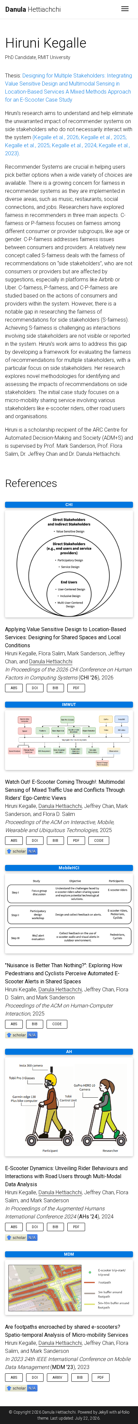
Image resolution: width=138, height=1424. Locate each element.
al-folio (123, 1412)
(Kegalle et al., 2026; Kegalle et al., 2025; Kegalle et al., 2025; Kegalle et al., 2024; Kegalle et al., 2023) (67, 145)
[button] (21, 850)
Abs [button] (14, 688)
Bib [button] (55, 688)
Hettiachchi (33, 9)
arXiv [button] (57, 1377)
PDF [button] (76, 688)
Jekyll (103, 1412)
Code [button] (99, 840)
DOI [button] (35, 688)
